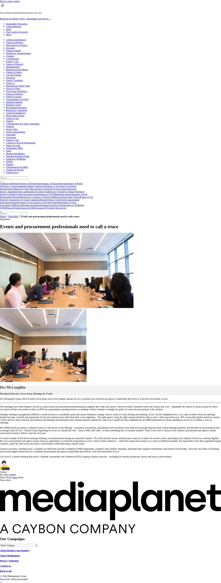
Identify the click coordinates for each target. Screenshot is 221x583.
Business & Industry (24, 18)
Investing (10, 48)
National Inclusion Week (17, 156)
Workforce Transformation (18, 53)
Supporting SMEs (14, 148)
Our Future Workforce (16, 91)
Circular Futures (13, 75)
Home (3, 216)
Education (11, 134)
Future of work (13, 145)
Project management (15, 132)
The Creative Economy (17, 32)
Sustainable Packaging (16, 24)
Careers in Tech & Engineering (20, 142)
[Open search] (1, 181)
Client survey (12, 172)
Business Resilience (15, 153)
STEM (9, 161)
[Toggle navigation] (50, 19)
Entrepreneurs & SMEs (17, 167)
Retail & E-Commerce (16, 110)
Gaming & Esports (15, 170)
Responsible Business (16, 107)
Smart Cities (12, 129)
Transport (10, 77)
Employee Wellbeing (16, 159)
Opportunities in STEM (17, 99)
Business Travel (13, 105)
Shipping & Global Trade (18, 86)
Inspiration (13, 216)
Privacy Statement (9, 561)
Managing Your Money (17, 69)
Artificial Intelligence (16, 40)
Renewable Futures (15, 115)
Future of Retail (13, 50)
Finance (10, 164)
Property (10, 126)
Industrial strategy (14, 102)
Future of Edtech (14, 72)
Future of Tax (12, 61)
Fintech (9, 121)
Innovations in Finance (17, 45)
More (8, 34)
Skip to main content (10, 1)
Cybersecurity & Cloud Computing (22, 124)
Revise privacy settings (20, 579)
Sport (8, 29)
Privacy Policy (5, 579)
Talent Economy (14, 96)
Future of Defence (14, 42)
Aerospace (11, 137)
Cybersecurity (12, 59)
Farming (10, 56)
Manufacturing (13, 67)
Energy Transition (14, 80)
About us (10, 83)
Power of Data (13, 88)
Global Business (13, 26)
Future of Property (14, 64)
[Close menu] (1, 211)
